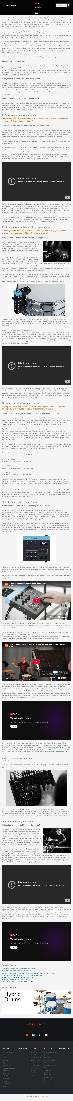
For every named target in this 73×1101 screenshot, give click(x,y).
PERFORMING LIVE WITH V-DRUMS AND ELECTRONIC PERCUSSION (22, 975)
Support (33, 1049)
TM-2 (7, 70)
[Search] (68, 5)
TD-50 (35, 809)
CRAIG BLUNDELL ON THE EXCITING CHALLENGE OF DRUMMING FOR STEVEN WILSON (28, 973)
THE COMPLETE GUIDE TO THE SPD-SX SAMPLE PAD (17, 981)
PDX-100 (66, 490)
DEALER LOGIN (64, 1049)
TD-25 (59, 686)
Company (48, 1049)
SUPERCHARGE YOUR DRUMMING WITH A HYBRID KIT (18, 977)
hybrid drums (29, 37)
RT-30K (19, 147)
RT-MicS (6, 319)
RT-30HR (36, 147)
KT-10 (8, 492)
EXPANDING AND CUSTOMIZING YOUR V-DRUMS (16, 971)
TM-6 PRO (32, 567)
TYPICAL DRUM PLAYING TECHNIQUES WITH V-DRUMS (18, 969)
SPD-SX (28, 479)
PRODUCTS (7, 1049)
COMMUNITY (22, 1049)
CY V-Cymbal (45, 914)
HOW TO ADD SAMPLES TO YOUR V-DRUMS (15, 979)
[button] (36, 12)
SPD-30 (21, 221)
